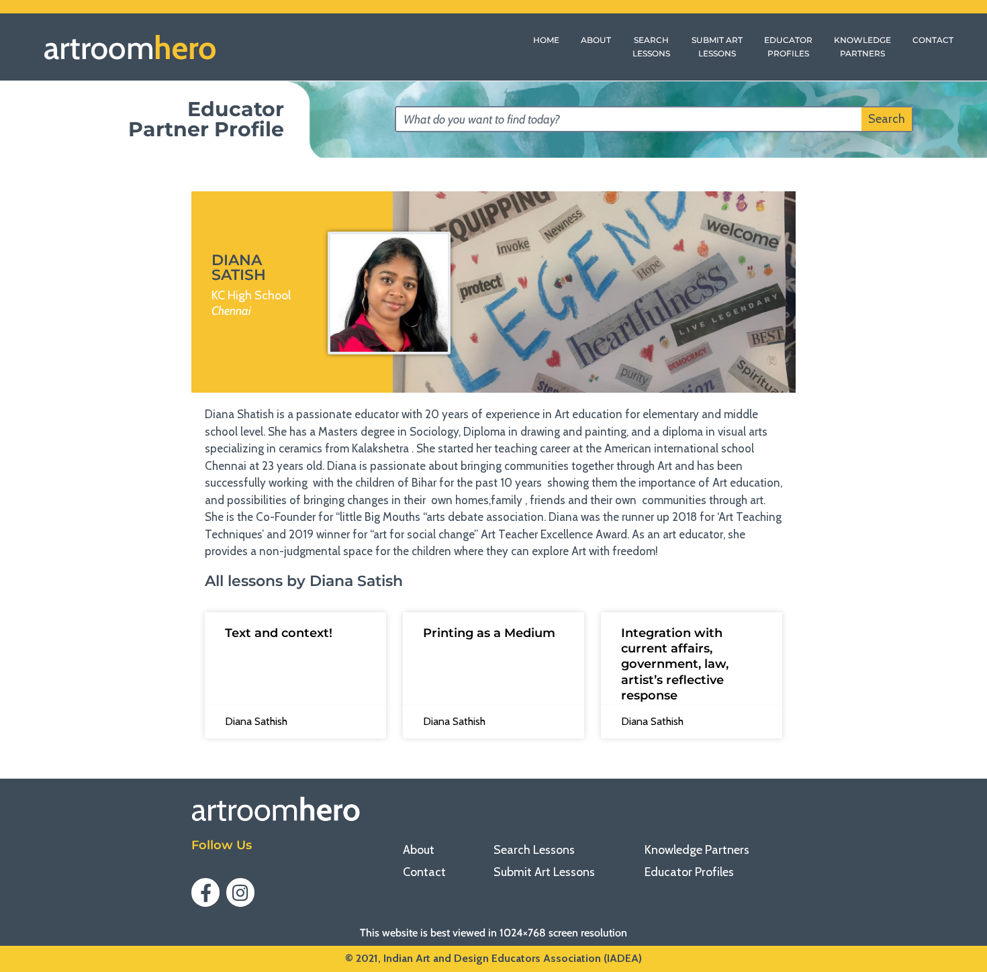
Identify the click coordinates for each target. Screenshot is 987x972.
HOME (546, 40)
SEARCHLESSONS (651, 46)
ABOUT (596, 40)
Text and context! (278, 633)
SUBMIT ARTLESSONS (717, 46)
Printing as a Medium (489, 633)
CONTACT (932, 40)
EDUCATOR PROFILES (788, 46)
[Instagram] (240, 892)
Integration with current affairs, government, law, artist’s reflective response (674, 664)
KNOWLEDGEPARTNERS (862, 46)
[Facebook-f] (205, 892)
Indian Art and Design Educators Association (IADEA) (512, 958)
